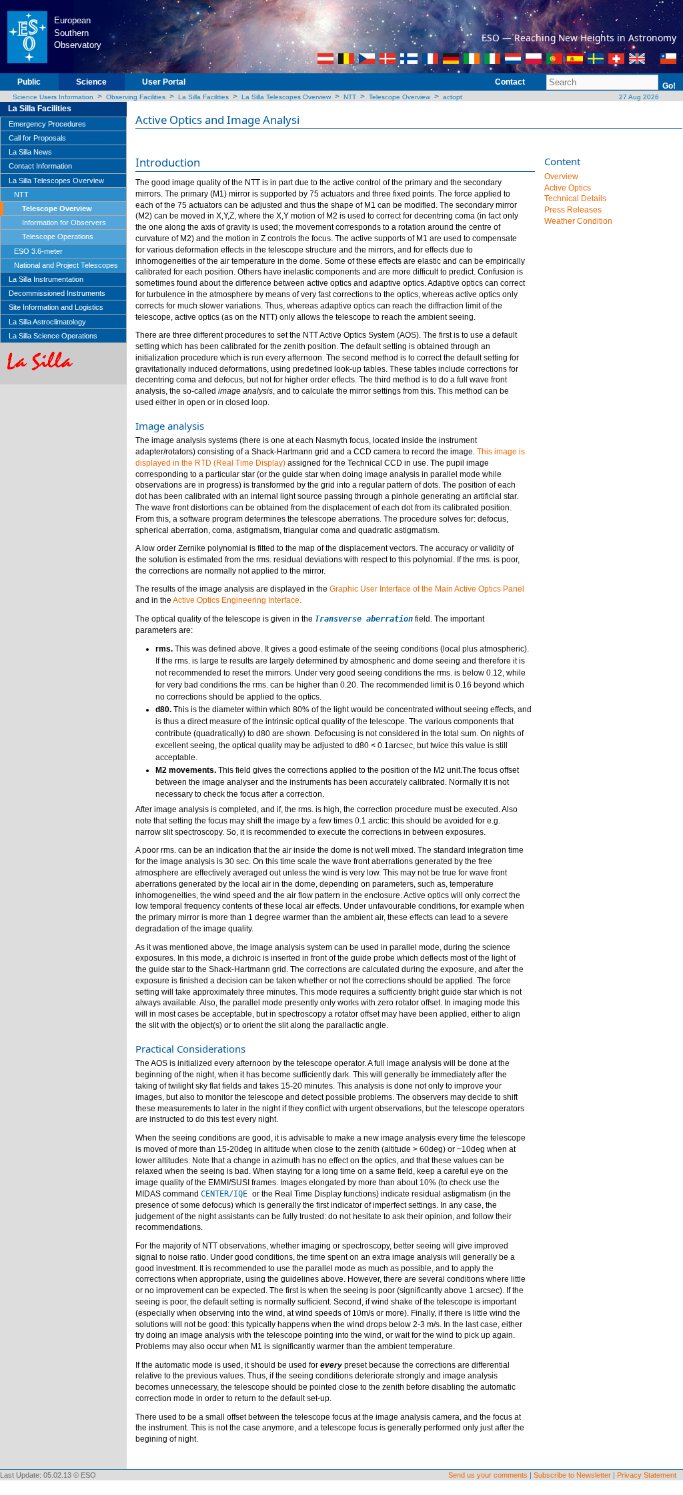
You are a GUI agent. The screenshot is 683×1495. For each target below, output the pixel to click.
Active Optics (567, 188)
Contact (510, 82)
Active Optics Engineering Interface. (237, 600)
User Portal (163, 82)
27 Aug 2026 (638, 97)
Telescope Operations (57, 237)
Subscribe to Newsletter (572, 1475)
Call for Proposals (37, 138)
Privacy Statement (646, 1475)
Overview (561, 176)
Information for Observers (64, 223)
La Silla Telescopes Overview (286, 97)
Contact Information (40, 166)
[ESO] (27, 36)
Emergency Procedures (47, 124)
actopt (452, 97)
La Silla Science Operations (53, 336)
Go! (669, 86)
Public (29, 82)
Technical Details (575, 198)
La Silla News (30, 152)
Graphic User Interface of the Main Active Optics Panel (426, 589)
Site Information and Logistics (56, 307)
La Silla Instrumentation (46, 279)
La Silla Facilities (203, 97)
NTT (350, 97)
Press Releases (573, 210)
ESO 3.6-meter (38, 251)
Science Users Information (53, 97)
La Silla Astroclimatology (47, 322)
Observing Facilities (135, 97)
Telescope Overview (399, 97)
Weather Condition (578, 221)
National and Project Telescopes (66, 265)
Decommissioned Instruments (57, 293)
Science (91, 82)
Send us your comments (488, 1475)
